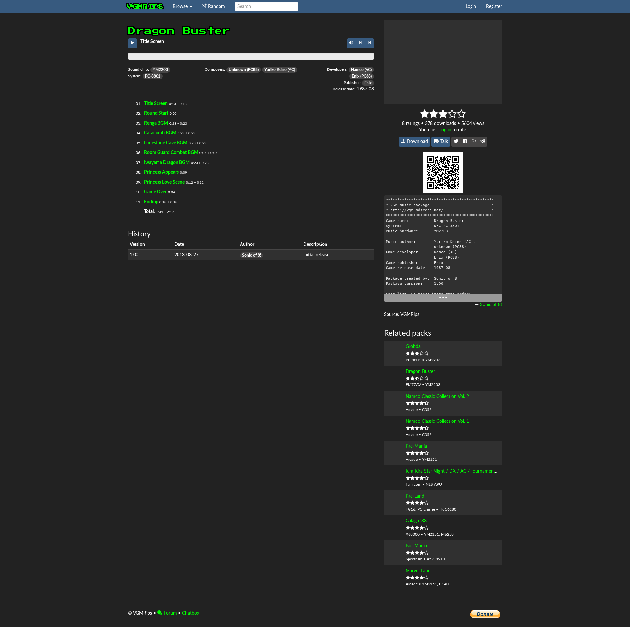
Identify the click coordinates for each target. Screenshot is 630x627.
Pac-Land (415, 496)
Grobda (413, 346)
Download (417, 141)
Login (471, 6)
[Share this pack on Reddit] (482, 142)
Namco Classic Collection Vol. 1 (437, 421)
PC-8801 (152, 76)
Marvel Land (418, 571)
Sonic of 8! (251, 255)
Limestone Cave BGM (165, 143)
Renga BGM (156, 123)
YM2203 (160, 70)
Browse (181, 6)
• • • (443, 297)
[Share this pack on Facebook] (465, 142)
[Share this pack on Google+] (473, 142)
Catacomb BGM (160, 133)
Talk (443, 141)
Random (216, 6)
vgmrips (145, 6)
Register (494, 6)
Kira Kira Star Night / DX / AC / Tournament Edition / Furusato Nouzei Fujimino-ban (491, 471)
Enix (355, 76)
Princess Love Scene (164, 182)
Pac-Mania (416, 446)
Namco (357, 70)
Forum (169, 613)
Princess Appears (161, 172)
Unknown (237, 70)
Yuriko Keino (275, 70)
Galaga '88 (416, 521)
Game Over (155, 192)
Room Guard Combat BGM (171, 152)
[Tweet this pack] (456, 142)
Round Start (156, 113)
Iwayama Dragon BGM (167, 162)
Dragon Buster (420, 371)
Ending (151, 202)
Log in (445, 130)
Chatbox (190, 613)
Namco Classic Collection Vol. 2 (437, 396)
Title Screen (156, 103)
